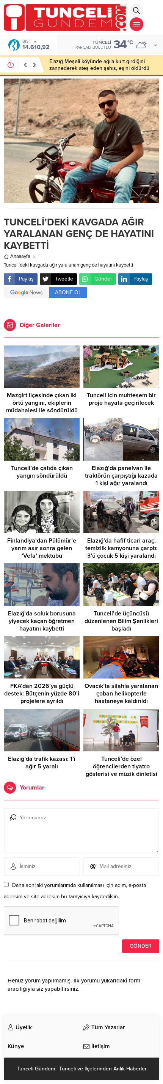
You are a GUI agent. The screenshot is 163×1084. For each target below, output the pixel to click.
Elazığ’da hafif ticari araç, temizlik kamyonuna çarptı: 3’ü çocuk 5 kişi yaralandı (121, 548)
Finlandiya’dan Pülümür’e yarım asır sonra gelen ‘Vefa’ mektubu (41, 548)
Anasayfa (20, 256)
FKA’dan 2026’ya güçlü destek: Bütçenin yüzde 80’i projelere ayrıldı (41, 693)
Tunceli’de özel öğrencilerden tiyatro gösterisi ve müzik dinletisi (121, 766)
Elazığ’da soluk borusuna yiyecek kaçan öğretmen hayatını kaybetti (42, 621)
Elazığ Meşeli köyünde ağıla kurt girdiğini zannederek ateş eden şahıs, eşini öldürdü (99, 64)
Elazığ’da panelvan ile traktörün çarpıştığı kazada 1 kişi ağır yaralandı (121, 475)
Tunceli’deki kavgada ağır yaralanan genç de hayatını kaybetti (68, 265)
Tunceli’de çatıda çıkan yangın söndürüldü (42, 472)
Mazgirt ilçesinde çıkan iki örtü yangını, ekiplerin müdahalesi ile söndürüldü (42, 403)
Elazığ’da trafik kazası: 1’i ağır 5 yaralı (41, 762)
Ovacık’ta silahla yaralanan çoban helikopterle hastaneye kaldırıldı (121, 693)
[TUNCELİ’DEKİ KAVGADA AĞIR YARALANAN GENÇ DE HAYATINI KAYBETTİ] (81, 199)
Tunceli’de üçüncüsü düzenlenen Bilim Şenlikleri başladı (121, 621)
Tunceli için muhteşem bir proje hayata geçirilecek (121, 399)
